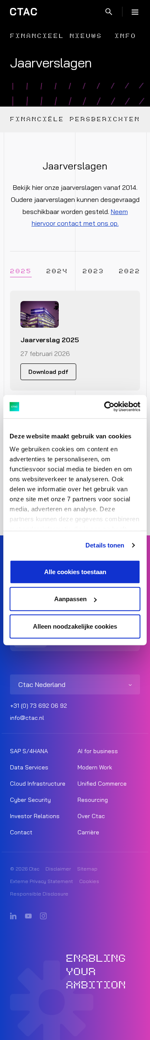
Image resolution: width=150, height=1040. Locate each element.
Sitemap (87, 869)
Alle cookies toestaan (75, 571)
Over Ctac (91, 816)
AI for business (98, 751)
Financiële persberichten (75, 119)
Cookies (89, 881)
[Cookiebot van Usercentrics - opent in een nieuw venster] (105, 406)
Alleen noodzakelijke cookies (75, 625)
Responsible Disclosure (39, 894)
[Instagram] (43, 916)
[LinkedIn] (13, 916)
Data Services (29, 767)
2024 (57, 271)
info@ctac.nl (27, 718)
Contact (21, 832)
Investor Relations (35, 816)
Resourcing (93, 800)
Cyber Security (30, 800)
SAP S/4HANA (29, 751)
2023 (93, 271)
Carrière (88, 832)
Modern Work (95, 767)
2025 (21, 271)
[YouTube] (28, 916)
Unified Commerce (102, 783)
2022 (129, 271)
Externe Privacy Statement (41, 881)
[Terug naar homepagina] (23, 11)
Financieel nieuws (56, 36)
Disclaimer (58, 869)
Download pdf (48, 372)
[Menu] (135, 11)
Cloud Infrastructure (37, 783)
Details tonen (104, 545)
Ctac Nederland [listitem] (41, 684)
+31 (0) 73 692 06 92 (38, 705)
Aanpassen (70, 598)
